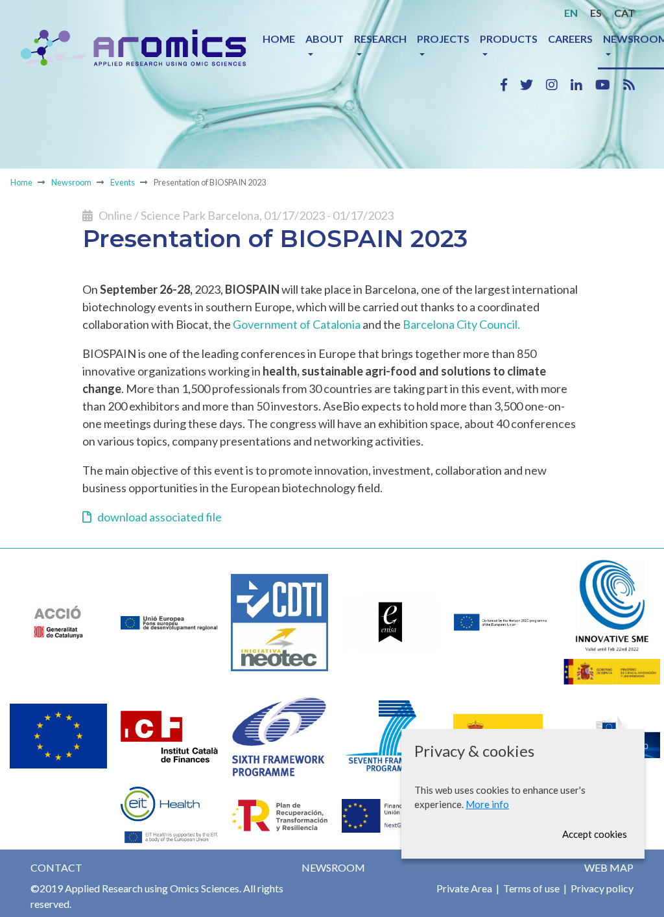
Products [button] (509, 38)
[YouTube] (609, 84)
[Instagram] (558, 84)
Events (122, 182)
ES (596, 12)
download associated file (156, 517)
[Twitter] (533, 84)
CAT (624, 12)
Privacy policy (601, 888)
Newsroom (71, 182)
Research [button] (380, 38)
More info (487, 804)
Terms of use (530, 888)
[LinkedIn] (583, 84)
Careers (570, 38)
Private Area (464, 888)
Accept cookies (594, 834)
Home (279, 38)
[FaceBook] (510, 84)
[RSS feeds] (629, 84)
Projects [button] (443, 38)
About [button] (324, 38)
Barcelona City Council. (461, 324)
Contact (56, 867)
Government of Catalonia (297, 324)
